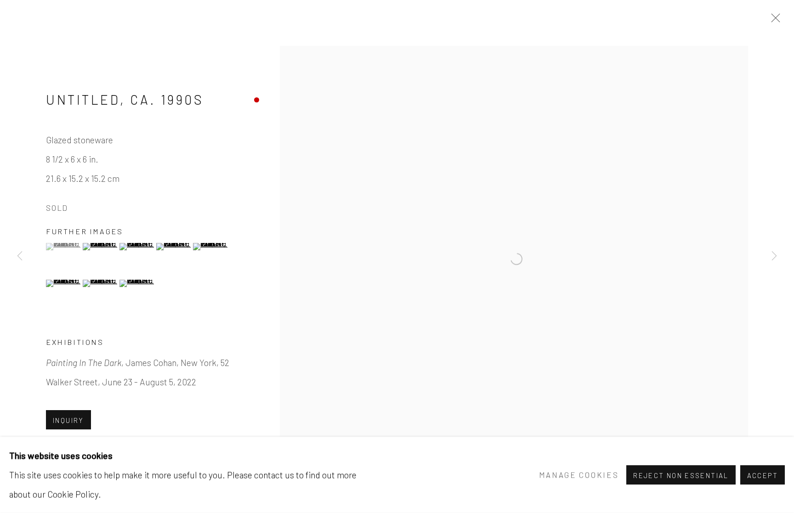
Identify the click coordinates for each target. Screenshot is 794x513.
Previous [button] (20, 256)
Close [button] (773, 21)
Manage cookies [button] (579, 474)
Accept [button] (762, 475)
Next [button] (774, 256)
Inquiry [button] (68, 420)
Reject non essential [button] (681, 475)
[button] (63, 246)
